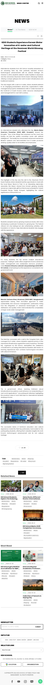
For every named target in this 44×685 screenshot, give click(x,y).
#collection (27, 605)
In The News (20, 29)
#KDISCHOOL (16, 459)
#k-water (23, 461)
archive (36, 640)
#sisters (34, 504)
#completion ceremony (31, 535)
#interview (5, 573)
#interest (26, 576)
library (29, 640)
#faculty (4, 576)
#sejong (26, 603)
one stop (12, 640)
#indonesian (28, 506)
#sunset (33, 603)
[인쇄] (41, 36)
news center (21, 640)
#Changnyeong (7, 509)
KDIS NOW (33, 29)
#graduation (28, 538)
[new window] (12, 681)
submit (38, 627)
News (10, 29)
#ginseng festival (8, 464)
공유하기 (37, 36)
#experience (14, 461)
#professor (13, 573)
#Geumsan (31, 461)
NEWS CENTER (23, 3)
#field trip (31, 459)
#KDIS (24, 459)
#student (6, 461)
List (23, 473)
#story (33, 576)
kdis (6, 640)
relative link (6, 650)
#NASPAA (5, 578)
